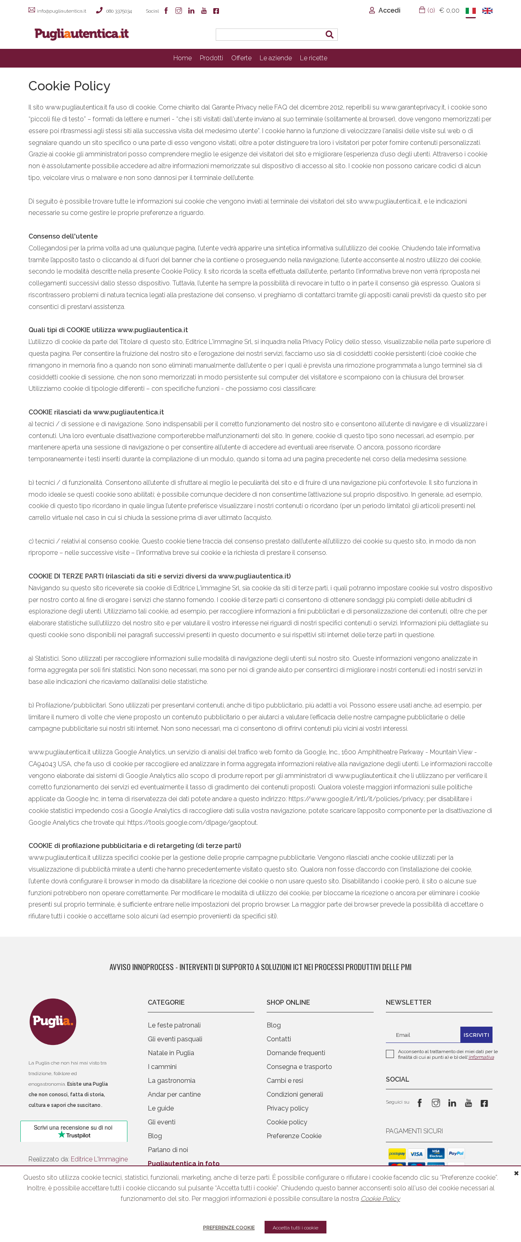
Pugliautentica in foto (184, 1164)
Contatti (279, 1039)
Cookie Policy (380, 1199)
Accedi (389, 10)
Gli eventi (161, 1122)
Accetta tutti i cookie (295, 1228)
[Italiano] (471, 11)
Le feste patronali (174, 1025)
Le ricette (313, 58)
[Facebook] (167, 12)
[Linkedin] (192, 12)
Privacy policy (288, 1108)
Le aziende (276, 58)
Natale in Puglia (171, 1053)
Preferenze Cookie (294, 1136)
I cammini (162, 1067)
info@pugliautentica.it (61, 11)
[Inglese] (487, 11)
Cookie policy (287, 1122)
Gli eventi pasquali (175, 1039)
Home (182, 58)
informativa (481, 1057)
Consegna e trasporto (299, 1067)
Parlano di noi (168, 1150)
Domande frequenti (296, 1053)
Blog (155, 1136)
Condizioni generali (295, 1094)
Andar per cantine (174, 1094)
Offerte (241, 58)
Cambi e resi (285, 1080)
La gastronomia (171, 1080)
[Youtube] (205, 12)
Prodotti (211, 58)
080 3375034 (119, 11)
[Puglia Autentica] (52, 1023)
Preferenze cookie (229, 1228)
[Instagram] (179, 12)
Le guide (161, 1108)
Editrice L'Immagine (99, 1159)
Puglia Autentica (128, 26)
